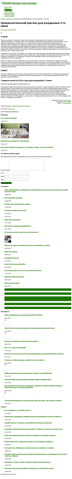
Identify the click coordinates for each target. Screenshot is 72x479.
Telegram (15, 106)
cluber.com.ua (11, 109)
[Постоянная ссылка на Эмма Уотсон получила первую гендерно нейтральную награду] (7, 325)
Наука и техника (9, 14)
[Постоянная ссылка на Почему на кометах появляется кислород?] (7, 338)
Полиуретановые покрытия (15, 210)
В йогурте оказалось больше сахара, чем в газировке (30, 304)
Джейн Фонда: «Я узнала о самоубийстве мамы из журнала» (28, 423)
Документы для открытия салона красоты (21, 232)
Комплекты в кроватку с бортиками (15, 141)
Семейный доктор (11, 258)
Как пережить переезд (13, 198)
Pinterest (27, 106)
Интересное (8, 10)
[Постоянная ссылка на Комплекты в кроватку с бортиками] (15, 138)
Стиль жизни (8, 11)
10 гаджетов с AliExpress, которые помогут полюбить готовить (29, 448)
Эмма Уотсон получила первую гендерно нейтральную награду (29, 328)
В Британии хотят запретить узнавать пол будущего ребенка (28, 441)
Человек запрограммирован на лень (22, 308)
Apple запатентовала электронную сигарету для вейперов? (28, 373)
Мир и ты (7, 8)
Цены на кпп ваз (10, 251)
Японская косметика (12, 219)
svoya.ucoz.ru (67, 103)
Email (2, 176)
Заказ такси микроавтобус (15, 264)
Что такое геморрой (9, 118)
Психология (8, 7)
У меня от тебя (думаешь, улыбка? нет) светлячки (24, 360)
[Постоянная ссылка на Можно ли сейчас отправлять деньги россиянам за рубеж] (7, 242)
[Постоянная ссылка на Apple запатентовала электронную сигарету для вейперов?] (7, 370)
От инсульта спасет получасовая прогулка (25, 289)
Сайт (2, 179)
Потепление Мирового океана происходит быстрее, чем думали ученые (33, 400)
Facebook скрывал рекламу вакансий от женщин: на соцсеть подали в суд (33, 429)
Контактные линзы (11, 283)
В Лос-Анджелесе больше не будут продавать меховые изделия (30, 435)
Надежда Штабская (65, 100)
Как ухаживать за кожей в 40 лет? (17, 410)
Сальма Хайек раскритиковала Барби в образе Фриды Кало (27, 379)
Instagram (21, 106)
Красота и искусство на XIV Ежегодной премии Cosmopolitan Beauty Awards (34, 354)
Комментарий (5, 170)
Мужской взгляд (9, 13)
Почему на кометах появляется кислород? (21, 341)
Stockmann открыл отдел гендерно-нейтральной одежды (27, 462)
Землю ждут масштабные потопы (21, 293)
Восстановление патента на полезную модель (22, 270)
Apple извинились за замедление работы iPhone (23, 315)
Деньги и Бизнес (9, 16)
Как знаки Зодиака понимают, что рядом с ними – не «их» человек (27, 147)
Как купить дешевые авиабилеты (17, 226)
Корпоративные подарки (14, 276)
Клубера (68, 101)
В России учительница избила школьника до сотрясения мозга (29, 468)
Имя (2, 173)
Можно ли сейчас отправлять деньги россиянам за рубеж (27, 245)
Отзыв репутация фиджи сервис (17, 204)
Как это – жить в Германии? (15, 347)
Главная (3, 19)
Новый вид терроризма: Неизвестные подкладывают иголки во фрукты (32, 416)
